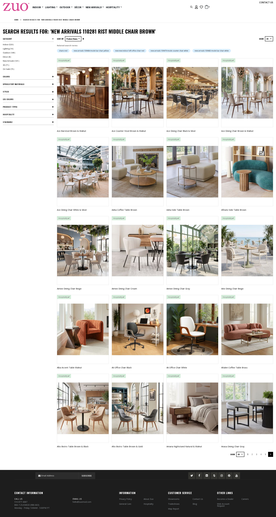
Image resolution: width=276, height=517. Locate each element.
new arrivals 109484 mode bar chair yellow (91, 51)
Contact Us (198, 499)
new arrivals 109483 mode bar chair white (212, 51)
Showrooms (173, 499)
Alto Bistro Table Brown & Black (72, 446)
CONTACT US (266, 2)
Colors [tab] (6, 76)
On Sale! (9, 69)
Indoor (8, 44)
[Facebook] (199, 475)
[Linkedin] (206, 475)
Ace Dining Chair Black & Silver (181, 130)
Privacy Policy (125, 499)
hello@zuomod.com (82, 501)
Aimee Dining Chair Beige (69, 288)
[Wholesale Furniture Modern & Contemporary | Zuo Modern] (16, 7)
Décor (7, 57)
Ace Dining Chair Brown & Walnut (237, 130)
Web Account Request (223, 505)
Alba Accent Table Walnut (69, 367)
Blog (195, 504)
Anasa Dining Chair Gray (233, 446)
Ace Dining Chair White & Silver (72, 209)
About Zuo (149, 499)
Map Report (173, 508)
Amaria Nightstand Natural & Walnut (184, 446)
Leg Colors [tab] (8, 99)
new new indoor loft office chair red (129, 51)
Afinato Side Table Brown (233, 209)
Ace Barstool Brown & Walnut (71, 130)
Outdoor (9, 52)
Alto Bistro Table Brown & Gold (127, 446)
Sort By (60, 39)
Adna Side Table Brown (177, 209)
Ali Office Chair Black (122, 367)
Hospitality (148, 504)
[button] (201, 7)
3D (6, 65)
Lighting (8, 48)
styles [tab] (6, 91)
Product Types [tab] (10, 107)
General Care (125, 504)
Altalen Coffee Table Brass (234, 367)
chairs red (63, 51)
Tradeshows (174, 504)
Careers (245, 499)
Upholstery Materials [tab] (13, 84)
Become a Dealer (225, 499)
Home (16, 20)
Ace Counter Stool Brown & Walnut (129, 130)
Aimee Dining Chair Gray (178, 288)
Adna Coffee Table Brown (124, 209)
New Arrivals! (11, 61)
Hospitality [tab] (8, 114)
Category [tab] (7, 39)
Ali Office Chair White (176, 367)
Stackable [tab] (8, 122)
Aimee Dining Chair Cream (124, 288)
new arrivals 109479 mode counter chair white (169, 51)
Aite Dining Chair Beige (232, 288)
